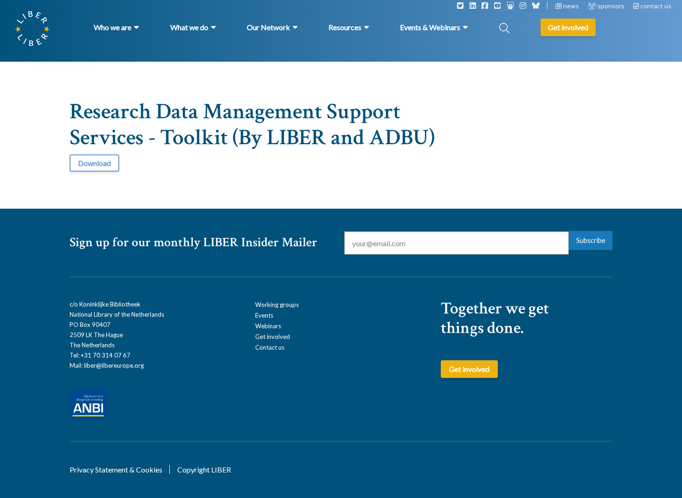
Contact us (269, 347)
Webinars (268, 326)
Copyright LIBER (204, 469)
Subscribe (590, 240)
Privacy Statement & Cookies (116, 469)
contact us (655, 6)
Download (94, 163)
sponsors (611, 6)
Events (264, 315)
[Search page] (504, 29)
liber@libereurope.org (114, 365)
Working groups (277, 304)
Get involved (272, 336)
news (571, 6)
